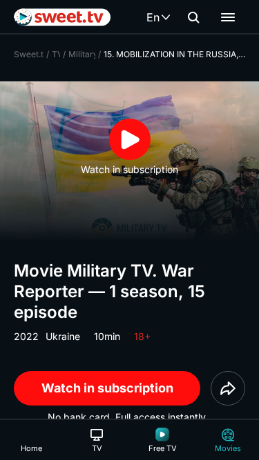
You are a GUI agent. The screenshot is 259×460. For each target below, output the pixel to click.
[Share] (228, 388)
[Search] (193, 17)
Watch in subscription (107, 388)
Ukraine (63, 336)
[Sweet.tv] (62, 17)
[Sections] (228, 17)
